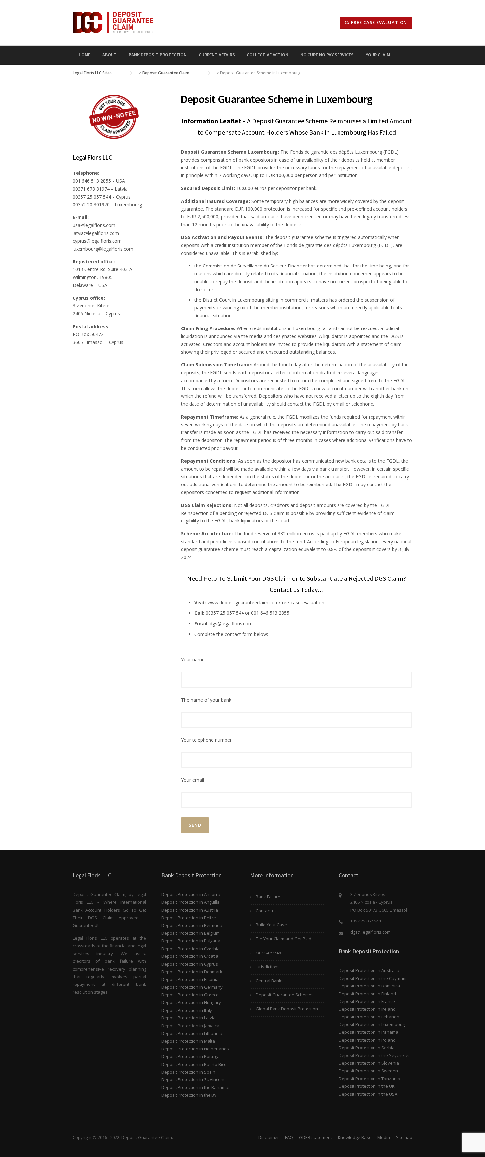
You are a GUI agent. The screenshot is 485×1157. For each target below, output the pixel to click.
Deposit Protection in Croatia (189, 956)
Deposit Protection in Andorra (190, 894)
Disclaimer (268, 1137)
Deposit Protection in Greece (190, 995)
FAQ (289, 1137)
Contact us (266, 911)
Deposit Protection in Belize (188, 918)
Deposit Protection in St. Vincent (193, 1079)
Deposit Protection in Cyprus (189, 964)
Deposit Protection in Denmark (191, 972)
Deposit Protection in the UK (367, 1086)
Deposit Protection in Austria (189, 910)
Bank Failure (268, 897)
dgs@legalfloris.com (370, 932)
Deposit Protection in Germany (192, 987)
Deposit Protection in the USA (368, 1094)
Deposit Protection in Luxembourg (372, 1024)
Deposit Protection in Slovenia (369, 1063)
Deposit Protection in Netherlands (195, 1049)
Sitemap (404, 1137)
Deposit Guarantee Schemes (285, 995)
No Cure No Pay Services (327, 55)
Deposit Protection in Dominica (369, 986)
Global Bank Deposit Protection (287, 1009)
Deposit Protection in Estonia (190, 979)
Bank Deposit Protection (158, 55)
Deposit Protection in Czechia (190, 949)
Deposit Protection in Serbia (367, 1047)
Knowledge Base (355, 1137)
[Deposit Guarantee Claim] (113, 21)
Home (84, 55)
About (109, 55)
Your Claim (378, 55)
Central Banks (270, 981)
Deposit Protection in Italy (186, 1010)
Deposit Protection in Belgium (190, 933)
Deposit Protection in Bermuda (191, 925)
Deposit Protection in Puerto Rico (194, 1064)
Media (383, 1137)
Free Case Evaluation (378, 22)
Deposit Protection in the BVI (189, 1095)
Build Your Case (271, 925)
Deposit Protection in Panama (368, 1032)
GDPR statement (315, 1137)
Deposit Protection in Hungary (191, 1002)
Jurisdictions (268, 967)
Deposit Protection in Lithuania (191, 1033)
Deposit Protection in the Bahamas (196, 1087)
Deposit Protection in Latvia (188, 1018)
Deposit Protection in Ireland (367, 1009)
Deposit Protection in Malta (188, 1041)
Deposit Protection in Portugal (191, 1056)
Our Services (268, 953)
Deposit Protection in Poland (367, 1040)
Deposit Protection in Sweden (368, 1071)
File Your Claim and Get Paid (283, 939)
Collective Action (267, 55)
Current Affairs (217, 55)
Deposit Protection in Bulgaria (190, 941)
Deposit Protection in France (367, 1001)
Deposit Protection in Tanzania (369, 1078)
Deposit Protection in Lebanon (369, 1017)
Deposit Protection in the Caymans (373, 978)
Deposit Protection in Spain (188, 1072)
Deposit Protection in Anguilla (190, 902)
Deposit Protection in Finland (367, 994)
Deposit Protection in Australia (369, 970)
